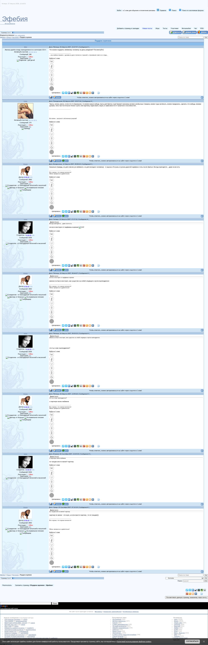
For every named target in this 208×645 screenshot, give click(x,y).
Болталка (15, 37)
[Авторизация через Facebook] (51, 66)
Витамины (98, 611)
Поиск (174, 10)
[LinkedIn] (69, 93)
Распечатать (7, 585)
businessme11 (31, 629)
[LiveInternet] (81, 93)
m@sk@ (177, 624)
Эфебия (2, 37)
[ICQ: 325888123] (65, 216)
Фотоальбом (186, 28)
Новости (115, 629)
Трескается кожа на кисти (14, 629)
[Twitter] (63, 93)
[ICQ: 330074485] (65, 160)
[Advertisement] (152, 19)
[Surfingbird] (66, 93)
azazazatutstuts (21, 621)
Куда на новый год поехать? (15, 635)
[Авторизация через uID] (51, 70)
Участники (174, 28)
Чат (195, 28)
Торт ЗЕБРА (9, 621)
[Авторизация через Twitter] (51, 88)
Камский (177, 626)
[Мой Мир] (75, 93)
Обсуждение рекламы (12, 619)
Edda (25, 101)
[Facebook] (95, 93)
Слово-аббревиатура (120, 624)
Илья (176, 631)
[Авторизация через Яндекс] (51, 75)
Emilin (176, 629)
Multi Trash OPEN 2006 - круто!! (16, 623)
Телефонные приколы (131, 611)
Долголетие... (117, 633)
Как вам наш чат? (11, 624)
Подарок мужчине (26, 37)
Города (114, 623)
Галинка (177, 636)
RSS (202, 28)
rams (25, 219)
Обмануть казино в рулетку (14, 628)
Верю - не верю (118, 638)
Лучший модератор (119, 626)
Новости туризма (11, 633)
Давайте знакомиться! (120, 628)
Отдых (9, 37)
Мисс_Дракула (179, 633)
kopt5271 (30, 628)
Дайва (176, 628)
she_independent (20, 35)
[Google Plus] (83, 93)
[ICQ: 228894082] (65, 270)
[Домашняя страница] (57, 97)
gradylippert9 (23, 631)
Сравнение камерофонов (112, 611)
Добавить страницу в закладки (128, 28)
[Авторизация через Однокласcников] (51, 79)
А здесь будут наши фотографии (124, 634)
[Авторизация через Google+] (51, 84)
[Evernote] (78, 93)
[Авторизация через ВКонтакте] (51, 61)
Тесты (165, 28)
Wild (25, 47)
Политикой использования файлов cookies (134, 641)
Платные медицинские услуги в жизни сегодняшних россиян (26, 638)
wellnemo (54, 638)
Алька (25, 164)
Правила (163, 10)
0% (30, 58)
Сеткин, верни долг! (180, 638)
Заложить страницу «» (34, 585)
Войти (119, 10)
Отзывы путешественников (14, 636)
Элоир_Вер (178, 623)
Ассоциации (116, 619)
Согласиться (192, 641)
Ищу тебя (8, 626)
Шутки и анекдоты (119, 621)
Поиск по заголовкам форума (192, 10)
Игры (157, 28)
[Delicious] (72, 93)
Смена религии (117, 636)
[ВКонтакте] (92, 93)
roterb (25, 619)
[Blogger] (89, 93)
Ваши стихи (116, 631)
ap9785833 (24, 633)
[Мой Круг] (98, 93)
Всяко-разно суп (10, 631)
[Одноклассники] (86, 93)
